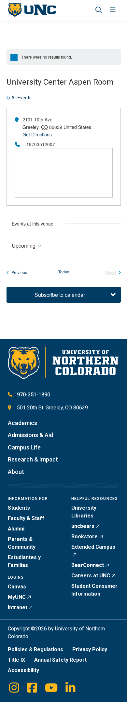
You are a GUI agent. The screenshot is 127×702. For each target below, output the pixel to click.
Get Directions (37, 134)
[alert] (64, 57)
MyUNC (17, 597)
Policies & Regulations (35, 649)
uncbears (82, 526)
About (16, 471)
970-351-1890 (33, 395)
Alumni (16, 529)
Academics (22, 423)
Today (63, 271)
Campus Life (24, 447)
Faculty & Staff (26, 518)
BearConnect (87, 565)
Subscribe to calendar (60, 294)
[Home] (32, 10)
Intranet (17, 607)
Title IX (16, 660)
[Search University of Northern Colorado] (98, 10)
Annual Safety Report (60, 660)
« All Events (20, 97)
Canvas (17, 587)
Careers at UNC (90, 575)
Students (19, 508)
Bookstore (84, 536)
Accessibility (23, 670)
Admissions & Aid (30, 435)
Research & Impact (33, 459)
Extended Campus (93, 547)
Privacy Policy (89, 649)
